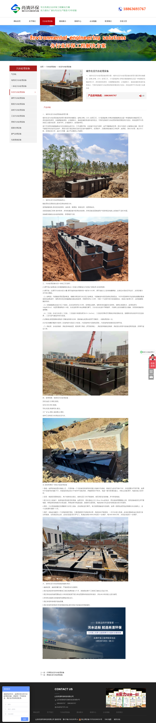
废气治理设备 (16, 134)
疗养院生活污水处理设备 (55, 672)
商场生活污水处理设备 (55, 675)
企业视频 (93, 21)
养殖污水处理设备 (18, 122)
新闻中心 (77, 21)
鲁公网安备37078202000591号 (91, 719)
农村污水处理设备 (18, 110)
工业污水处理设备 (18, 116)
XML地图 (108, 719)
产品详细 (47, 107)
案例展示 (62, 21)
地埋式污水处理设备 (19, 80)
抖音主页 (123, 21)
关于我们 (32, 21)
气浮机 (13, 74)
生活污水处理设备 (18, 92)
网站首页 (17, 21)
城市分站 (117, 719)
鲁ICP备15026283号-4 (70, 719)
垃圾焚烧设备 (16, 140)
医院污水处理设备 (18, 104)
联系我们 (108, 21)
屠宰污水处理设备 (18, 98)
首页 (42, 67)
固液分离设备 (16, 128)
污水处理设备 (47, 21)
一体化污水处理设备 (19, 86)
